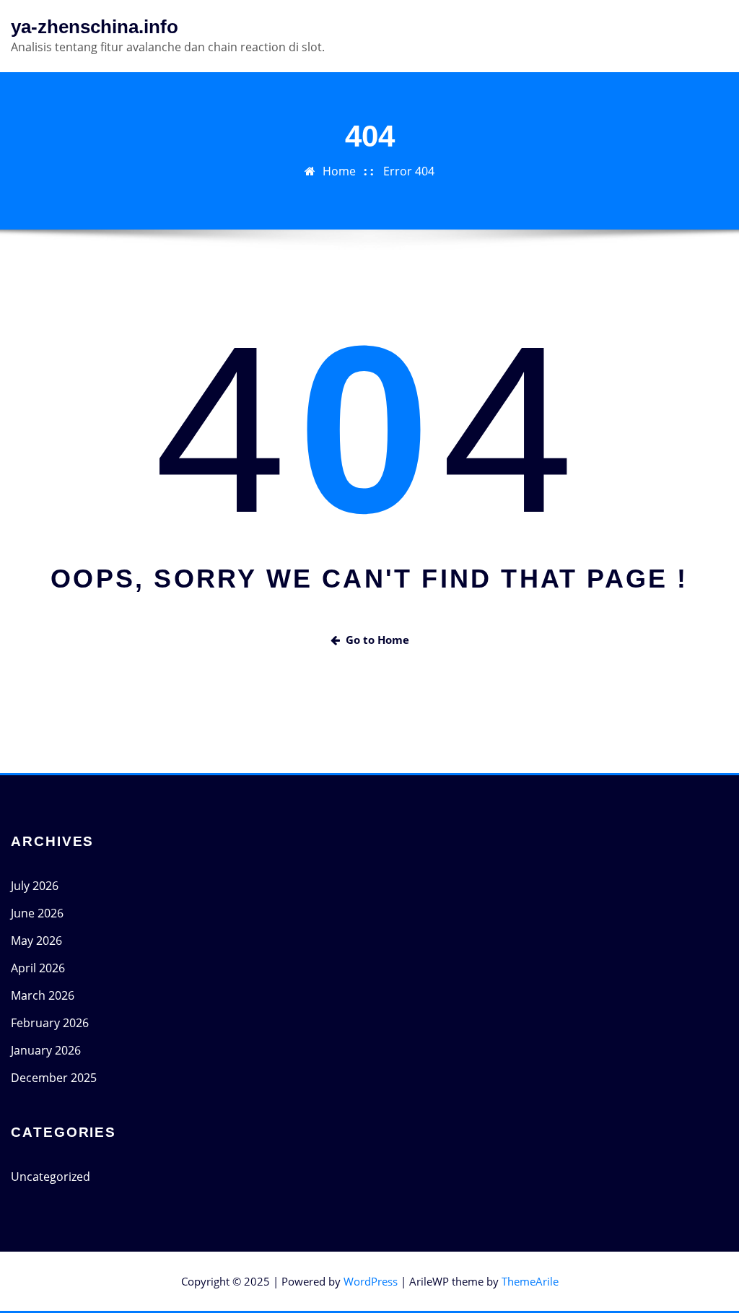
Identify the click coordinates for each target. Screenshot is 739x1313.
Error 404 (408, 171)
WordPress (371, 1281)
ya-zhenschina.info (94, 27)
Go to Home (377, 639)
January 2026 (46, 1050)
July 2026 (34, 886)
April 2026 (38, 968)
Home (339, 171)
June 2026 (37, 913)
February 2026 (50, 1023)
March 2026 (42, 995)
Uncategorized (50, 1177)
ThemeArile (530, 1281)
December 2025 (54, 1078)
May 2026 (36, 940)
